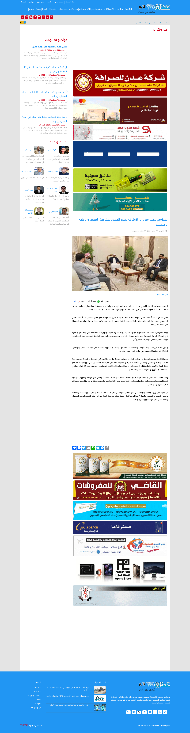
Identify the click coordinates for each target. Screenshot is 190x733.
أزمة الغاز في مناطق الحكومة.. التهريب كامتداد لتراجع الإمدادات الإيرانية (58, 221)
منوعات (82, 9)
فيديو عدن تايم (36, 708)
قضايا (44, 9)
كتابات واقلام (58, 142)
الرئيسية (128, 9)
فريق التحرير (40, 2)
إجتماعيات (53, 9)
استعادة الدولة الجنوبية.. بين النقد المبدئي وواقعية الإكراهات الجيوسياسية (33, 159)
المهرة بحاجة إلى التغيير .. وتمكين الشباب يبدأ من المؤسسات (34, 199)
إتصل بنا (23, 2)
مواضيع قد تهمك (56, 40)
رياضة (38, 9)
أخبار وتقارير (109, 9)
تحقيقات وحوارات (94, 9)
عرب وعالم (63, 9)
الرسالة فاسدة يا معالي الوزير (32, 178)
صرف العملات (70, 2)
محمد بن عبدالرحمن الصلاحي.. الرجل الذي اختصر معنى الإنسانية (58, 159)
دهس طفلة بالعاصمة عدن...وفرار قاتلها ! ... (47, 47)
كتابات (49, 2)
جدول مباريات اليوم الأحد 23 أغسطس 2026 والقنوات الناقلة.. (67, 696)
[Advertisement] (120, 50)
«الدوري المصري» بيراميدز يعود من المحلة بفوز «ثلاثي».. (68, 705)
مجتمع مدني (59, 2)
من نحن (31, 2)
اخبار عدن (119, 9)
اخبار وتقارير (37, 691)
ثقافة (31, 9)
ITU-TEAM (24, 725)
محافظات (73, 9)
